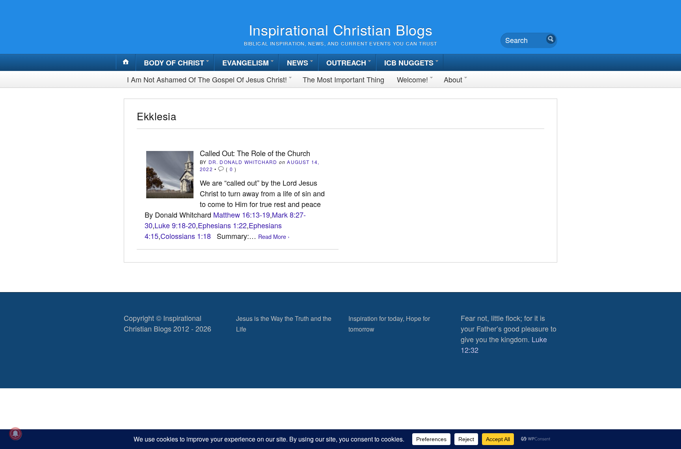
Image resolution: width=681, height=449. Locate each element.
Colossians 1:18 (185, 236)
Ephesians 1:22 (222, 225)
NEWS (297, 63)
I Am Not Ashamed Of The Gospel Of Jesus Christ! (207, 79)
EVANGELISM (245, 63)
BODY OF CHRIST (174, 63)
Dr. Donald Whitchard (242, 161)
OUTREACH (346, 63)
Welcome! (412, 79)
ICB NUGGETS (409, 63)
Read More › (274, 236)
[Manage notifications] (15, 433)
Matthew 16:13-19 (241, 214)
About (453, 79)
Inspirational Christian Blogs (341, 29)
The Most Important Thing (343, 79)
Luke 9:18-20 (175, 225)
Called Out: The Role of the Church (255, 153)
